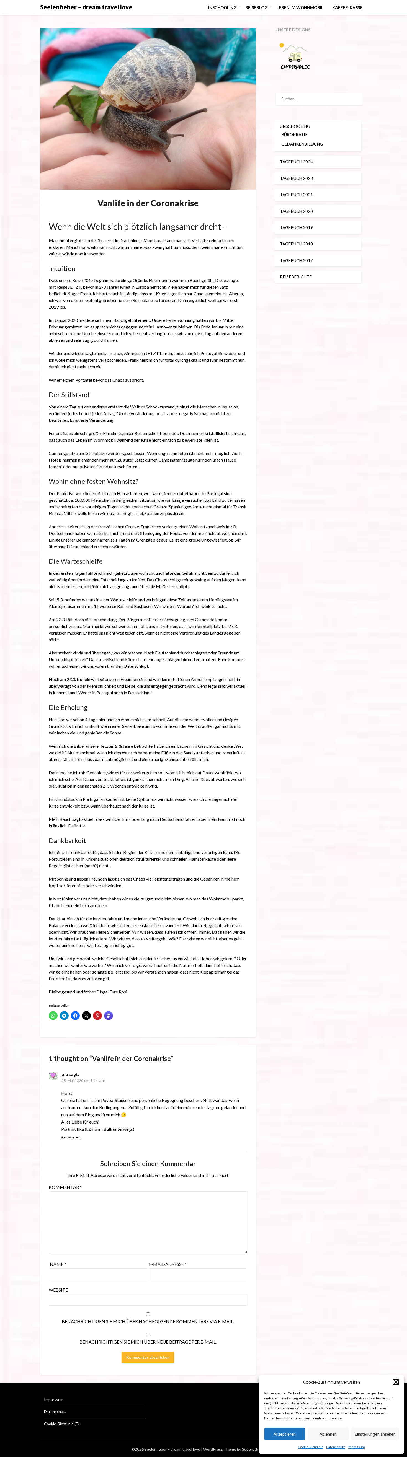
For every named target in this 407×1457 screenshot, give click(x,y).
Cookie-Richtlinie (310, 1447)
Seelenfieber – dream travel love (86, 7)
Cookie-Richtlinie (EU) (63, 1423)
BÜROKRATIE (294, 134)
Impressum (356, 1447)
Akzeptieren (285, 1434)
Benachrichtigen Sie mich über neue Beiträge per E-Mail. (148, 1341)
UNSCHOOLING (221, 7)
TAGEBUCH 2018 (296, 243)
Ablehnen (328, 1434)
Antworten (71, 1137)
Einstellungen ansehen (375, 1434)
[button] (396, 1382)
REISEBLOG (257, 7)
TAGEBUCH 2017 (296, 260)
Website (58, 1289)
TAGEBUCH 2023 (296, 178)
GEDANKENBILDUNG (302, 143)
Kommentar (65, 1187)
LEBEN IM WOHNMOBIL (300, 7)
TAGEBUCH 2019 (296, 227)
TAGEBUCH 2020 (296, 211)
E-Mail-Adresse (168, 1264)
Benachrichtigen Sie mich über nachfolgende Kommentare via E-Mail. (148, 1321)
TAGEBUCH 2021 (296, 194)
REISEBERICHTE (296, 276)
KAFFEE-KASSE (347, 7)
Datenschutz (335, 1447)
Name (58, 1264)
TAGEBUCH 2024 (296, 161)
